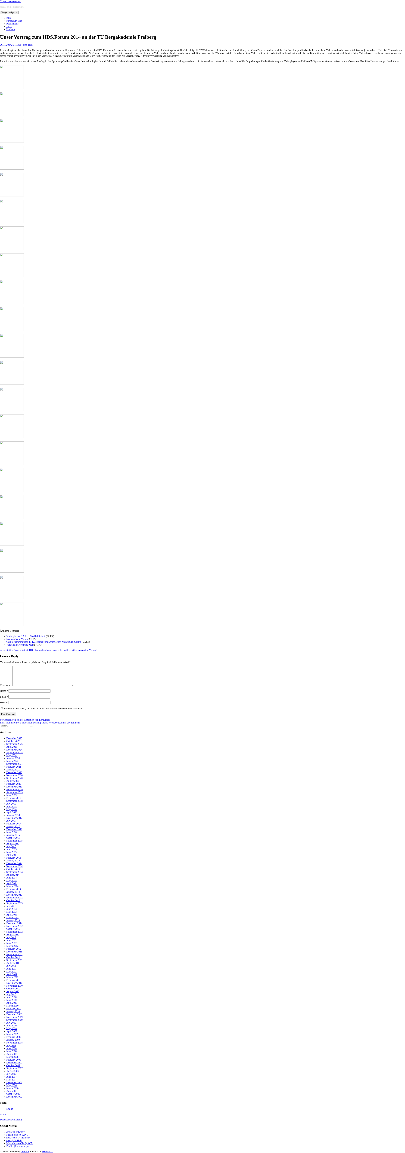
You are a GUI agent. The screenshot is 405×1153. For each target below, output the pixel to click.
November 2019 (14, 789)
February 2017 (13, 823)
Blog (8, 18)
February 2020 (13, 783)
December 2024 (14, 749)
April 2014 (11, 883)
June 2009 (11, 1025)
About (3, 1114)
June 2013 (11, 909)
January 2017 (13, 826)
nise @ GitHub (14, 1140)
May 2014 (11, 880)
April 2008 (11, 1054)
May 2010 (11, 1000)
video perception (80, 650)
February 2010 (13, 1008)
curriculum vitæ (14, 20)
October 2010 (13, 988)
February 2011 (13, 980)
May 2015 (11, 852)
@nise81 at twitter (15, 1132)
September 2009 (14, 1020)
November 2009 (14, 1017)
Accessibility (6, 650)
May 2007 (11, 1079)
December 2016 (14, 829)
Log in (9, 1108)
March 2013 (12, 917)
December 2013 (14, 894)
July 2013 (11, 906)
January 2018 (13, 815)
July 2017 (11, 820)
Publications (12, 23)
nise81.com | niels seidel (12, 6)
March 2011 (12, 977)
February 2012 (13, 948)
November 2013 (14, 897)
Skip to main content (10, 1)
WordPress (47, 1151)
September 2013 (14, 903)
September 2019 (14, 792)
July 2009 (11, 1022)
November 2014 (14, 866)
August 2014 (12, 874)
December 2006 (14, 1082)
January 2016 (13, 835)
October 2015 (13, 837)
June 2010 (11, 997)
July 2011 (11, 965)
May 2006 (11, 1085)
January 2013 (13, 920)
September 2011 (14, 960)
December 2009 (14, 1014)
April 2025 (11, 746)
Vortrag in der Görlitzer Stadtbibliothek (25, 636)
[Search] (31, 726)
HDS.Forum (35, 650)
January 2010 (13, 1011)
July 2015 (11, 846)
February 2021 (13, 766)
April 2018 (11, 812)
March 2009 (12, 1034)
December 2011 (14, 951)
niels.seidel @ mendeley (18, 1137)
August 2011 (12, 963)
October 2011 (13, 957)
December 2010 (14, 983)
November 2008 (14, 1042)
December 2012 (14, 923)
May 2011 (11, 971)
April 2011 (11, 974)
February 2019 (13, 798)
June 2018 (11, 806)
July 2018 (11, 803)
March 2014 (12, 886)
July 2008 (11, 1045)
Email (4, 696)
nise (25, 44)
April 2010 (11, 1002)
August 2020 (12, 781)
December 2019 (14, 786)
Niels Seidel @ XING (17, 1134)
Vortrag (93, 650)
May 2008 (11, 1051)
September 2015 (14, 840)
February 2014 (13, 889)
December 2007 (14, 1062)
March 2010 (12, 1005)
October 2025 (13, 741)
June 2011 (11, 968)
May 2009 (11, 1028)
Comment (6, 685)
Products (10, 29)
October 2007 (13, 1065)
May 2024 (11, 755)
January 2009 (13, 1039)
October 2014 (13, 869)
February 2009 (13, 1037)
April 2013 (11, 914)
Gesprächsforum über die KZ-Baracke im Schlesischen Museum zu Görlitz (43, 642)
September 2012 (14, 931)
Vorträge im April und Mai (19, 644)
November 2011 (14, 954)
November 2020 (14, 775)
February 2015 (13, 857)
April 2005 (11, 1091)
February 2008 (13, 1059)
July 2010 (11, 994)
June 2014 (11, 877)
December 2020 (14, 772)
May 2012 (11, 943)
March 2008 (12, 1056)
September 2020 (14, 778)
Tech (30, 44)
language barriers (50, 650)
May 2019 (11, 795)
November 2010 (14, 985)
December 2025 (14, 738)
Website (4, 702)
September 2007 (14, 1068)
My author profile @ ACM (19, 1143)
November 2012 (14, 926)
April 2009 (11, 1031)
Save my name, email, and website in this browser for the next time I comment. (43, 708)
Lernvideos (65, 650)
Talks (9, 26)
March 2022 (12, 761)
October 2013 (13, 900)
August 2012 (12, 934)
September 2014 (14, 872)
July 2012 (11, 937)
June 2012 (11, 940)
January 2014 (13, 892)
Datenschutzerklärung (11, 1119)
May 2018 (11, 809)
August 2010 (12, 991)
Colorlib (25, 1151)
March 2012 (12, 946)
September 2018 (14, 800)
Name (4, 690)
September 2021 (14, 764)
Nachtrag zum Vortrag (17, 639)
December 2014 (14, 863)
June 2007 (11, 1076)
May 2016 (11, 832)
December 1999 (14, 1096)
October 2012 (13, 928)
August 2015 (12, 843)
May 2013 (11, 911)
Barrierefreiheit (20, 650)
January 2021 (13, 769)
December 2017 (14, 818)
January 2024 (13, 758)
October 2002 (13, 1093)
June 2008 (11, 1048)
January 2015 (13, 860)
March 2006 (12, 1088)
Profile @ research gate (18, 1146)
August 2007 (12, 1071)
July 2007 (11, 1074)
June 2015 (11, 849)
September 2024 (14, 752)
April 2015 (11, 855)
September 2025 (14, 744)
